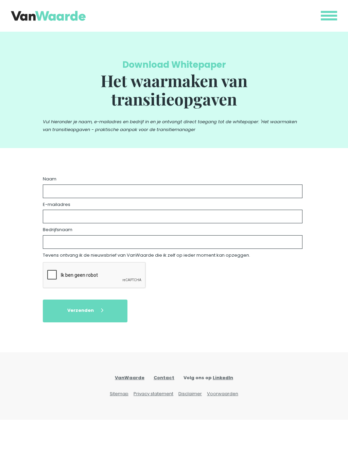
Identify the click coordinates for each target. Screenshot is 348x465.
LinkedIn (223, 377)
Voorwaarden (222, 393)
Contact (164, 377)
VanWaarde (129, 377)
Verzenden (80, 310)
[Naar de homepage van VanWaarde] (48, 16)
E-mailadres (56, 204)
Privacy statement (153, 393)
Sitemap (119, 393)
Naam (49, 179)
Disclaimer (190, 393)
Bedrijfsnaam (57, 229)
